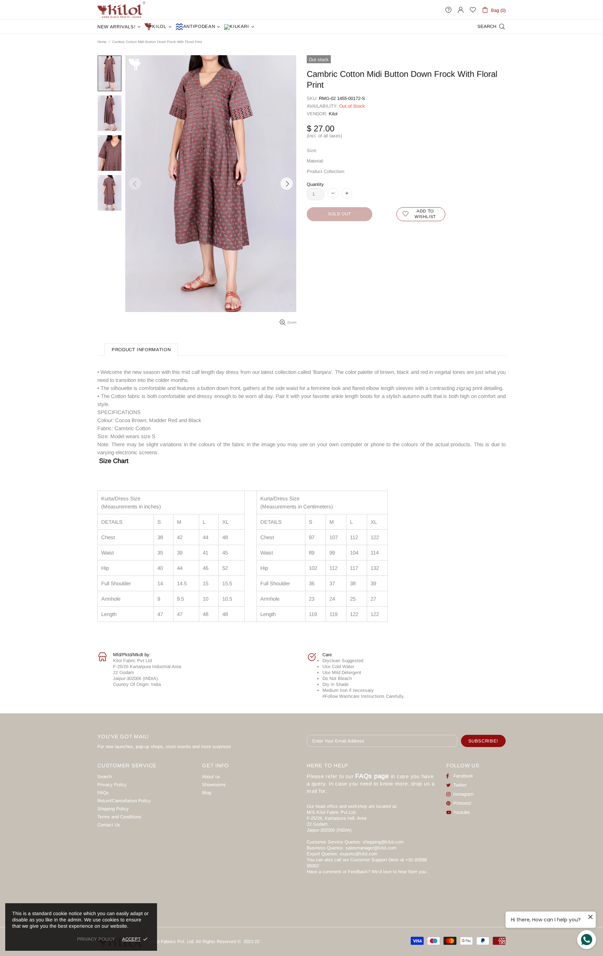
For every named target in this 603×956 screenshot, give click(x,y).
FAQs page (372, 776)
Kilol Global (121, 10)
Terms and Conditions (119, 816)
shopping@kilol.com (383, 842)
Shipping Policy (113, 808)
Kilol (333, 113)
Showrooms (214, 784)
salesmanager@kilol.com (370, 847)
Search (104, 776)
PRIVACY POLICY (96, 939)
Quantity (315, 184)
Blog (206, 792)
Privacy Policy (112, 784)
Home (102, 42)
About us (211, 776)
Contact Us (108, 824)
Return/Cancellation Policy (124, 800)
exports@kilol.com (359, 853)
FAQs (103, 792)
